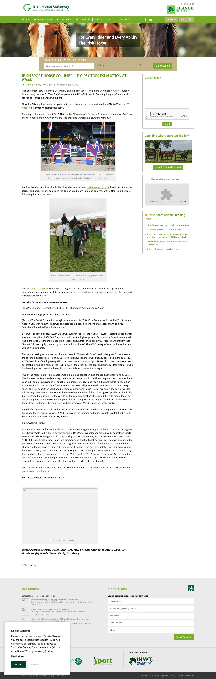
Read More (17, 656)
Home (25, 19)
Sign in (172, 19)
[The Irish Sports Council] (71, 661)
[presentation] (167, 114)
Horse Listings (43, 19)
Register (186, 19)
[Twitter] (150, 19)
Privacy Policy (169, 675)
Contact (125, 19)
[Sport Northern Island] (103, 661)
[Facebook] (145, 19)
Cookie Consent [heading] (20, 631)
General (51, 84)
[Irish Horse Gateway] (46, 7)
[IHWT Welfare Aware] (141, 661)
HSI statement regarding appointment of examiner (168, 225)
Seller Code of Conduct (151, 675)
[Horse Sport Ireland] (180, 13)
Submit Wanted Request (168, 167)
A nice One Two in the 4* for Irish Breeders (164, 230)
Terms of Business (186, 675)
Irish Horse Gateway (37, 288)
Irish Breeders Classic (98, 187)
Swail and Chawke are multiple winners (163, 249)
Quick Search (163, 65)
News (98, 19)
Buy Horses (64, 19)
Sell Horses (83, 19)
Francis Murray (33, 84)
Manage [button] (35, 664)
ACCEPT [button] (19, 664)
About (110, 19)
